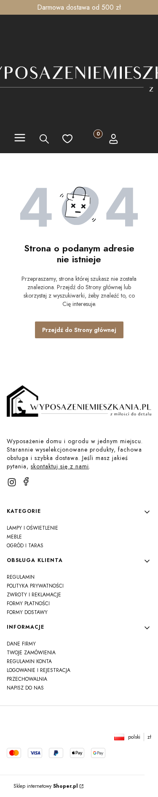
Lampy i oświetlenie (32, 528)
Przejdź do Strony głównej (79, 330)
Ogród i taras (25, 545)
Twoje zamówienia (31, 652)
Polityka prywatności (35, 586)
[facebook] (26, 481)
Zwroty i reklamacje (34, 594)
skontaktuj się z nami (60, 466)
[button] (19, 138)
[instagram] (12, 482)
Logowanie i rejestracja (38, 670)
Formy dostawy (27, 612)
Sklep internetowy (45, 786)
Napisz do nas (25, 688)
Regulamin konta (29, 661)
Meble (14, 537)
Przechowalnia (27, 679)
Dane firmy (21, 644)
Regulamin (21, 577)
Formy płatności (28, 603)
